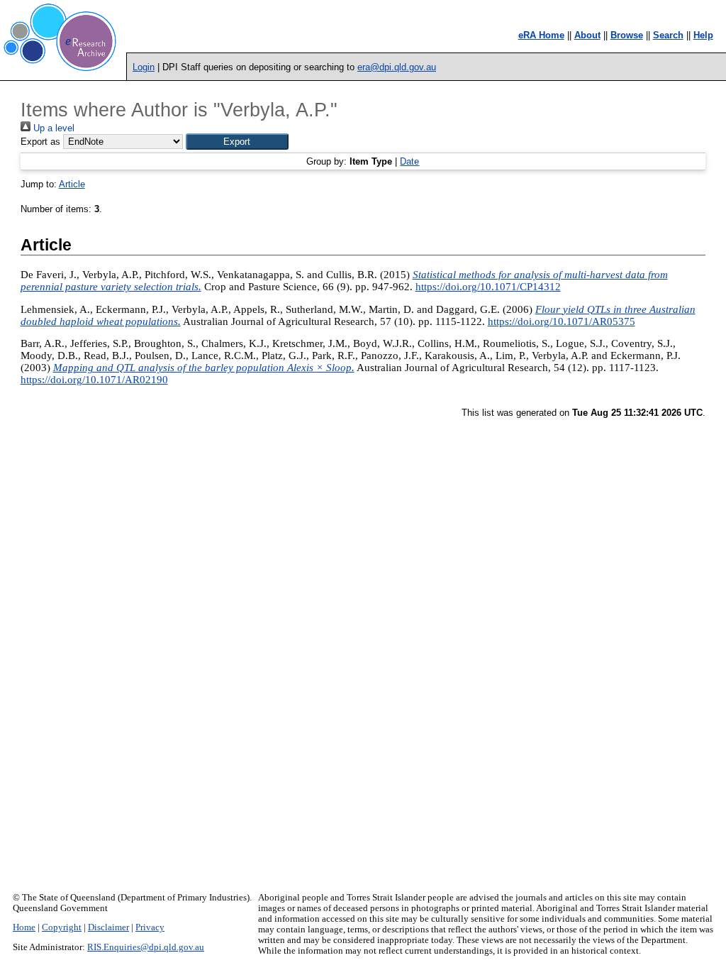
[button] (237, 141)
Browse (626, 35)
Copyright (62, 927)
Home (24, 927)
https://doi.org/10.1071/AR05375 (561, 321)
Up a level (52, 128)
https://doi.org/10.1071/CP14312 (488, 286)
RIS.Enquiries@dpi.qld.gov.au (145, 947)
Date (409, 161)
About (587, 35)
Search (668, 35)
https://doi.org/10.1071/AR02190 (94, 379)
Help (703, 35)
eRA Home (541, 35)
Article (72, 184)
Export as (40, 141)
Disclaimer (108, 927)
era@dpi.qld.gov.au (396, 67)
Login (144, 67)
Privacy (149, 927)
